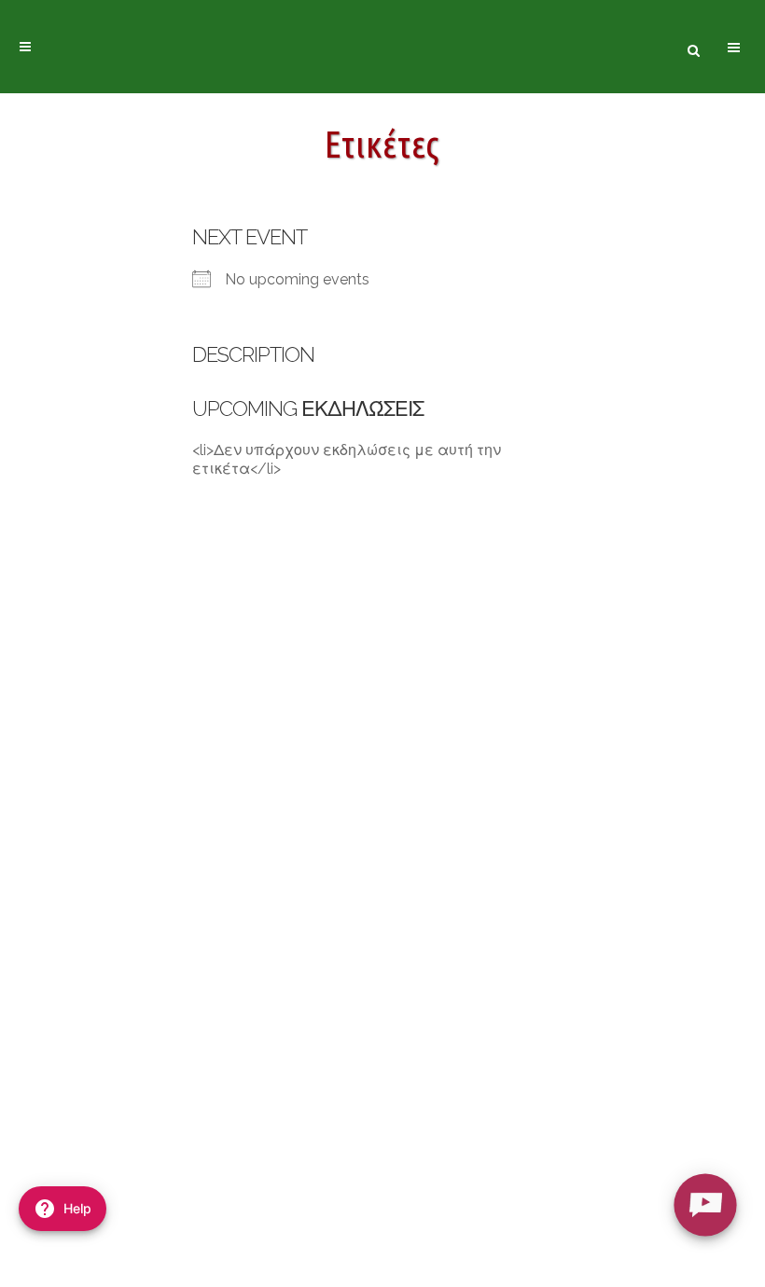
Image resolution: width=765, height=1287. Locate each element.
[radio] (705, 1204)
